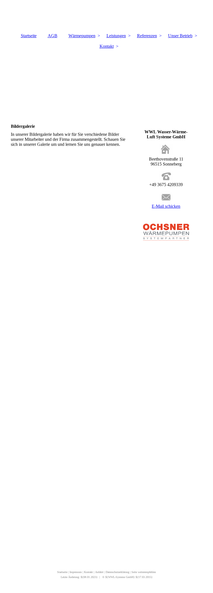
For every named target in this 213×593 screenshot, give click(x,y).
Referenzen (147, 35)
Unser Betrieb (180, 35)
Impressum (76, 572)
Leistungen (116, 35)
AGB (52, 35)
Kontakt (107, 46)
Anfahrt (99, 572)
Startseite (29, 35)
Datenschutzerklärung (118, 572)
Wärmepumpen (82, 35)
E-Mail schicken (166, 206)
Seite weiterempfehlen (143, 572)
